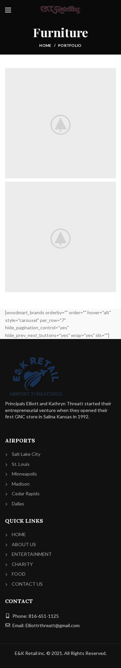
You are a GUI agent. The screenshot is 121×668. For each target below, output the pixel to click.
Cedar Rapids (26, 493)
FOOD (19, 574)
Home (45, 45)
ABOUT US (24, 544)
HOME (19, 534)
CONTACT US (27, 584)
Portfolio (70, 45)
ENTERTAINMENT (32, 554)
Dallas (18, 503)
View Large (111, 73)
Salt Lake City (26, 454)
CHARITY (22, 564)
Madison (21, 484)
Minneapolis (24, 474)
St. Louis (21, 464)
